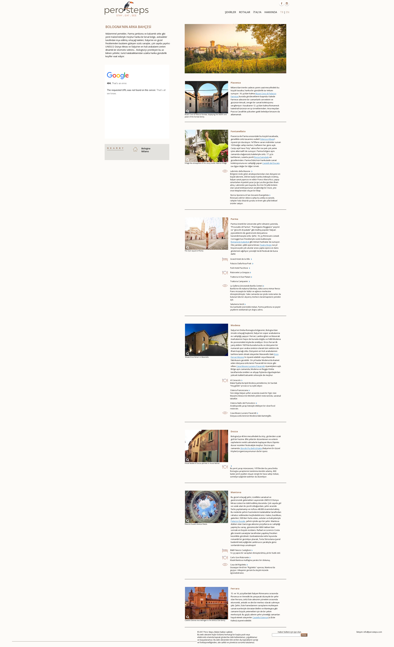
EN (287, 12)
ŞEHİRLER (230, 12)
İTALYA (257, 12)
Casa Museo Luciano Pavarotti (250, 366)
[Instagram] (287, 3)
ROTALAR (244, 12)
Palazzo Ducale (238, 521)
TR (281, 12)
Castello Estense (260, 617)
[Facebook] (281, 3)
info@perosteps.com (373, 632)
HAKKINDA (270, 12)
